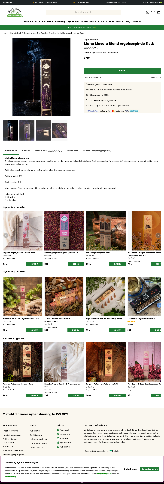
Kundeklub (35, 430)
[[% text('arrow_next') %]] (159, 301)
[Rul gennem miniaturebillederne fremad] (77, 130)
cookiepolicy (10, 477)
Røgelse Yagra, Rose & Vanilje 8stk (19, 252)
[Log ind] (147, 12)
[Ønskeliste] (152, 12)
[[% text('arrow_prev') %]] (5, 301)
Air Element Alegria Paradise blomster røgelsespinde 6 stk (145, 253)
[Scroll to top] (82, 482)
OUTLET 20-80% (88, 21)
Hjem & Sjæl (73, 21)
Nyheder (110, 21)
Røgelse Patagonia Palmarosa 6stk (102, 384)
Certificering (36, 435)
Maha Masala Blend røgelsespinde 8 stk (67, 33)
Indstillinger (130, 469)
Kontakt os (8, 446)
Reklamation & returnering (10, 441)
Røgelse (44, 33)
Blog (128, 21)
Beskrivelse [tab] (11, 150)
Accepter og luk (150, 469)
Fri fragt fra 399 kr (10, 2)
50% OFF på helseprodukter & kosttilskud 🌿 (82, 28)
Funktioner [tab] (72, 150)
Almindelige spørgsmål (13, 454)
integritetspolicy (103, 474)
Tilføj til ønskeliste (93, 77)
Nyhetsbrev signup (39, 439)
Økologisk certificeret (152, 2)
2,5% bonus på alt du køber (116, 2)
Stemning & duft (31, 33)
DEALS (101, 21)
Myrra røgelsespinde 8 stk (98, 252)
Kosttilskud (47, 21)
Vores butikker (37, 447)
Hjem (5, 33)
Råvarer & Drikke (32, 21)
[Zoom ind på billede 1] (41, 77)
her (10, 474)
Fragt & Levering (10, 430)
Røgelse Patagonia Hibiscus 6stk (18, 384)
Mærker (120, 21)
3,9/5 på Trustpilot (82, 2)
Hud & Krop (60, 21)
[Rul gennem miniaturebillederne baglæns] (5, 130)
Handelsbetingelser (12, 435)
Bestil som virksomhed (13, 450)
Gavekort (136, 21)
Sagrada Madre (91, 39)
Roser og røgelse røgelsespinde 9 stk (61, 252)
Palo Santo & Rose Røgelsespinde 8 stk (145, 384)
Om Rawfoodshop (38, 443)
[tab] (25, 150)
